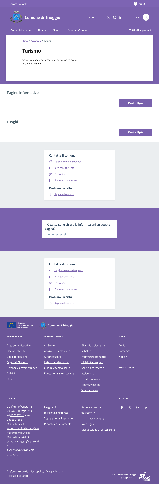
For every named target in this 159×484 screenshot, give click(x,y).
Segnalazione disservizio (58, 418)
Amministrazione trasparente (91, 410)
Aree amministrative (19, 345)
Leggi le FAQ (51, 407)
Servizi (57, 30)
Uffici (10, 379)
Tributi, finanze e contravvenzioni (90, 382)
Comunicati (125, 351)
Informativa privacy (92, 418)
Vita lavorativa (89, 390)
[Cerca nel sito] (146, 17)
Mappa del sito (54, 471)
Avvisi (122, 345)
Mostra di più (135, 103)
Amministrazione (21, 30)
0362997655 (14, 419)
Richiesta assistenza (56, 413)
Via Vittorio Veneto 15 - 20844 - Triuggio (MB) (20, 408)
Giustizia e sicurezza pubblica (93, 348)
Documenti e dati (17, 351)
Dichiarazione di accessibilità (98, 429)
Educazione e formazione (59, 373)
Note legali (87, 424)
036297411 (17, 415)
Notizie (123, 357)
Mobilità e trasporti (92, 362)
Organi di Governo (17, 362)
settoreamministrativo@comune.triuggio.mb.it (23, 430)
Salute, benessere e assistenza (92, 371)
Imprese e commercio (94, 357)
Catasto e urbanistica (56, 362)
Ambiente (49, 345)
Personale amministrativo (22, 368)
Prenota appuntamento (58, 424)
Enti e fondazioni (17, 357)
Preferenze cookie (17, 471)
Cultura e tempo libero (57, 368)
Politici (11, 373)
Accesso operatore (18, 476)
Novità (42, 30)
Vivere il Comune (78, 30)
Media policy (36, 471)
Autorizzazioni (52, 357)
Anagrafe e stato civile (57, 351)
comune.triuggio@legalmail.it (23, 443)
